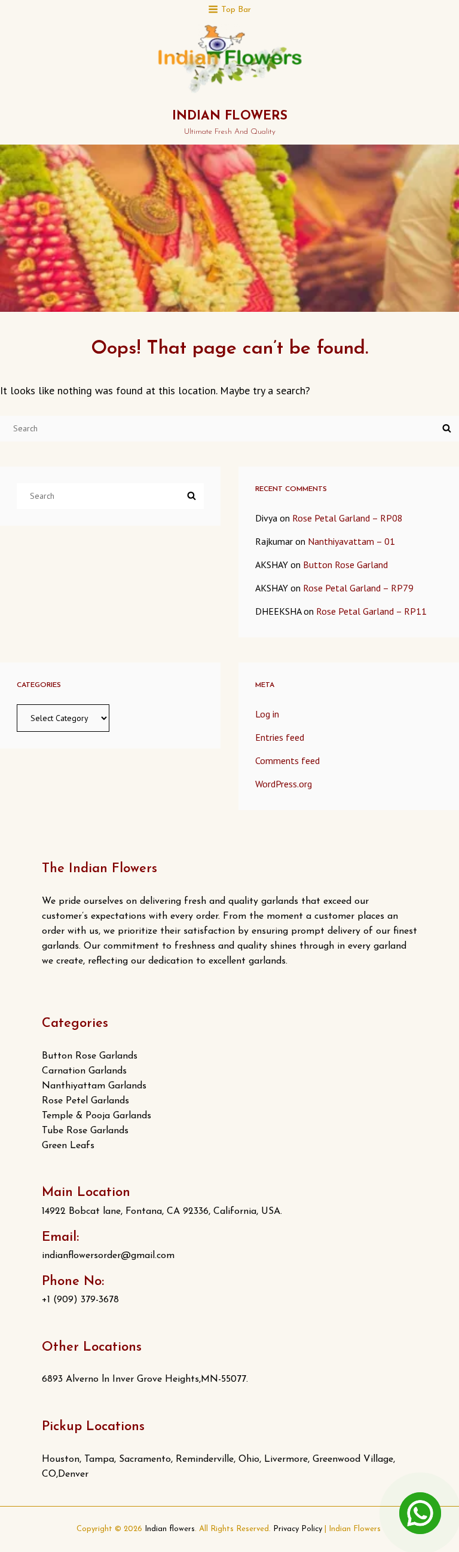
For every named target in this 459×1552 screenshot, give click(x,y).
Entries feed (279, 737)
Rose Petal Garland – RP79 (358, 588)
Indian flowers (229, 116)
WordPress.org (283, 784)
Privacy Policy (297, 1529)
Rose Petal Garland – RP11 (371, 611)
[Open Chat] (420, 1513)
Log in (267, 714)
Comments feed (287, 760)
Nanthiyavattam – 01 (351, 541)
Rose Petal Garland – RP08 (347, 518)
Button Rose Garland (345, 565)
